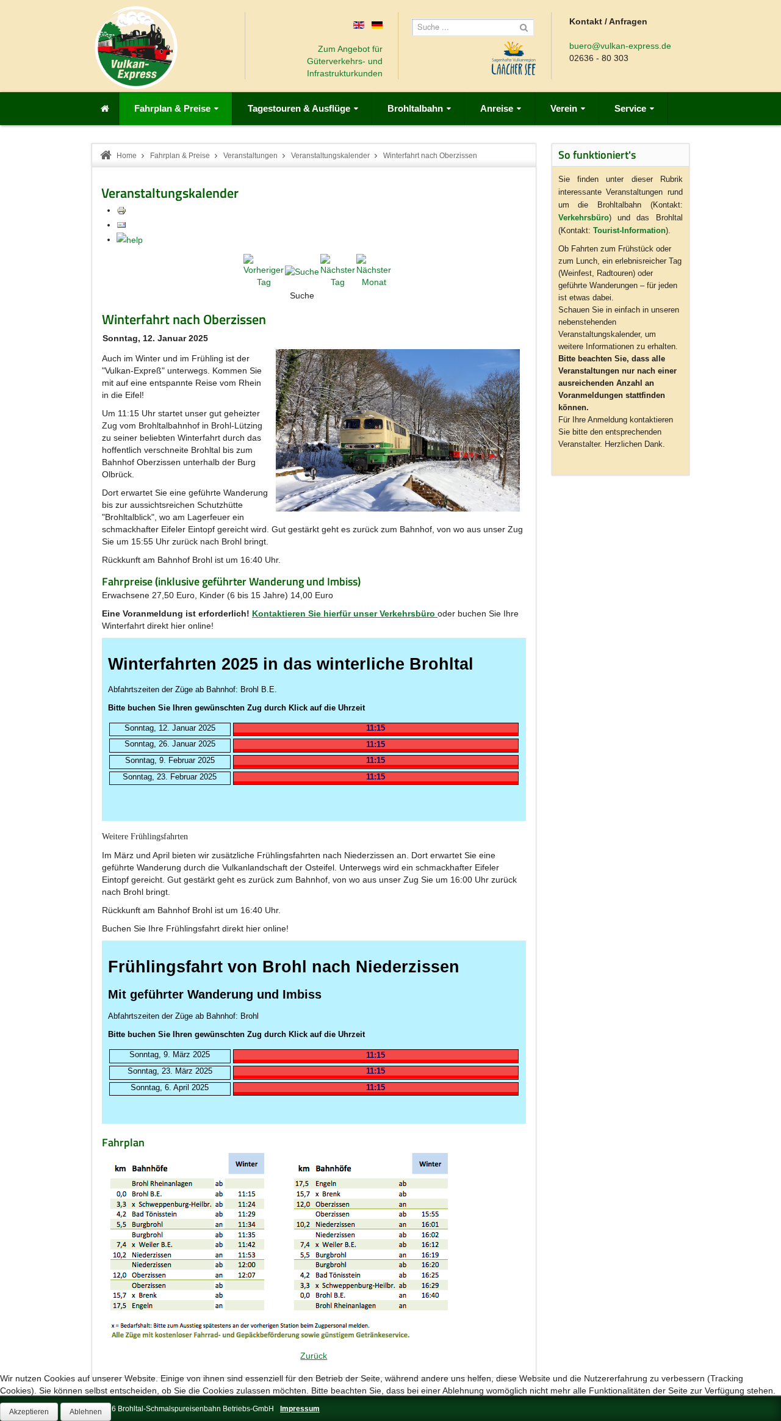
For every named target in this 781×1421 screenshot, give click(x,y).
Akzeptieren (29, 1412)
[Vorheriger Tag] (263, 270)
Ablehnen (86, 1412)
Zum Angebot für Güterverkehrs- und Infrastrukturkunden (345, 61)
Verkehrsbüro (583, 217)
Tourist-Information (629, 230)
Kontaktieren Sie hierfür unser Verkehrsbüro (343, 613)
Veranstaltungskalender (330, 155)
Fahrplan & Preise (180, 155)
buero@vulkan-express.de (620, 46)
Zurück (313, 1356)
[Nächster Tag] (337, 270)
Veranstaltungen (250, 155)
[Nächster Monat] (373, 270)
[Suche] (302, 270)
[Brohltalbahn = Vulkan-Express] (136, 47)
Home (127, 155)
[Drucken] (121, 210)
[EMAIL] (121, 225)
